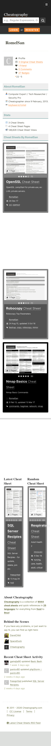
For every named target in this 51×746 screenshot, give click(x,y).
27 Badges (23, 73)
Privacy (10, 715)
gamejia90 (15, 661)
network (33, 406)
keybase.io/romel (17, 105)
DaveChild (15, 635)
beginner (24, 406)
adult (33, 567)
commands (14, 406)
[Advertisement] (22, 4)
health (39, 563)
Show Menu (46, 4)
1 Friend (22, 65)
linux (6, 612)
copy (19, 327)
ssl (10, 205)
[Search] (43, 20)
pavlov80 (15, 669)
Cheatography (11, 601)
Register (32, 30)
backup (12, 327)
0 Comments (25, 69)
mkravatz (38, 552)
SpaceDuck (16, 641)
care (33, 563)
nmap (40, 406)
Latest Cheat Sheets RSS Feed (25, 723)
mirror (35, 327)
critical (39, 567)
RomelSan (13, 197)
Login (14, 30)
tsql (12, 582)
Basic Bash (36, 661)
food (39, 609)
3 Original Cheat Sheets (30, 62)
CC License (15, 711)
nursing (37, 559)
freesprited (15, 575)
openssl (16, 205)
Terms (29, 711)
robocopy (27, 327)
